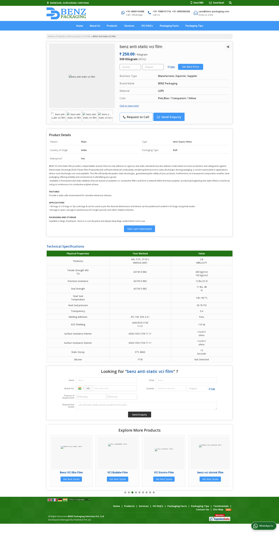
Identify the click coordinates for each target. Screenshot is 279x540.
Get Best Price (190, 67)
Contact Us (202, 509)
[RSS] (228, 509)
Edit (172, 66)
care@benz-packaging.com (214, 11)
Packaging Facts (169, 25)
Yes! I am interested (139, 229)
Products (112, 25)
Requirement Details (68, 406)
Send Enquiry (171, 117)
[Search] (230, 2)
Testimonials (221, 506)
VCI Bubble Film (117, 472)
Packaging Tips (194, 25)
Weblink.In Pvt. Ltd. (82, 519)
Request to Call (137, 117)
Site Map (218, 509)
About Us (95, 25)
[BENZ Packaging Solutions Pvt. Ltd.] (66, 13)
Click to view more (129, 105)
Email (151, 380)
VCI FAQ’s (147, 25)
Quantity (150, 388)
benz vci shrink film (210, 472)
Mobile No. (69, 388)
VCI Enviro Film (164, 472)
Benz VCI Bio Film (71, 472)
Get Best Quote (71, 479)
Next (111, 115)
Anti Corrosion (74, 36)
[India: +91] (80, 388)
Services (129, 25)
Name (71, 380)
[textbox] (153, 67)
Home (79, 25)
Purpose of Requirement (68, 397)
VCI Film (87, 36)
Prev (53, 115)
